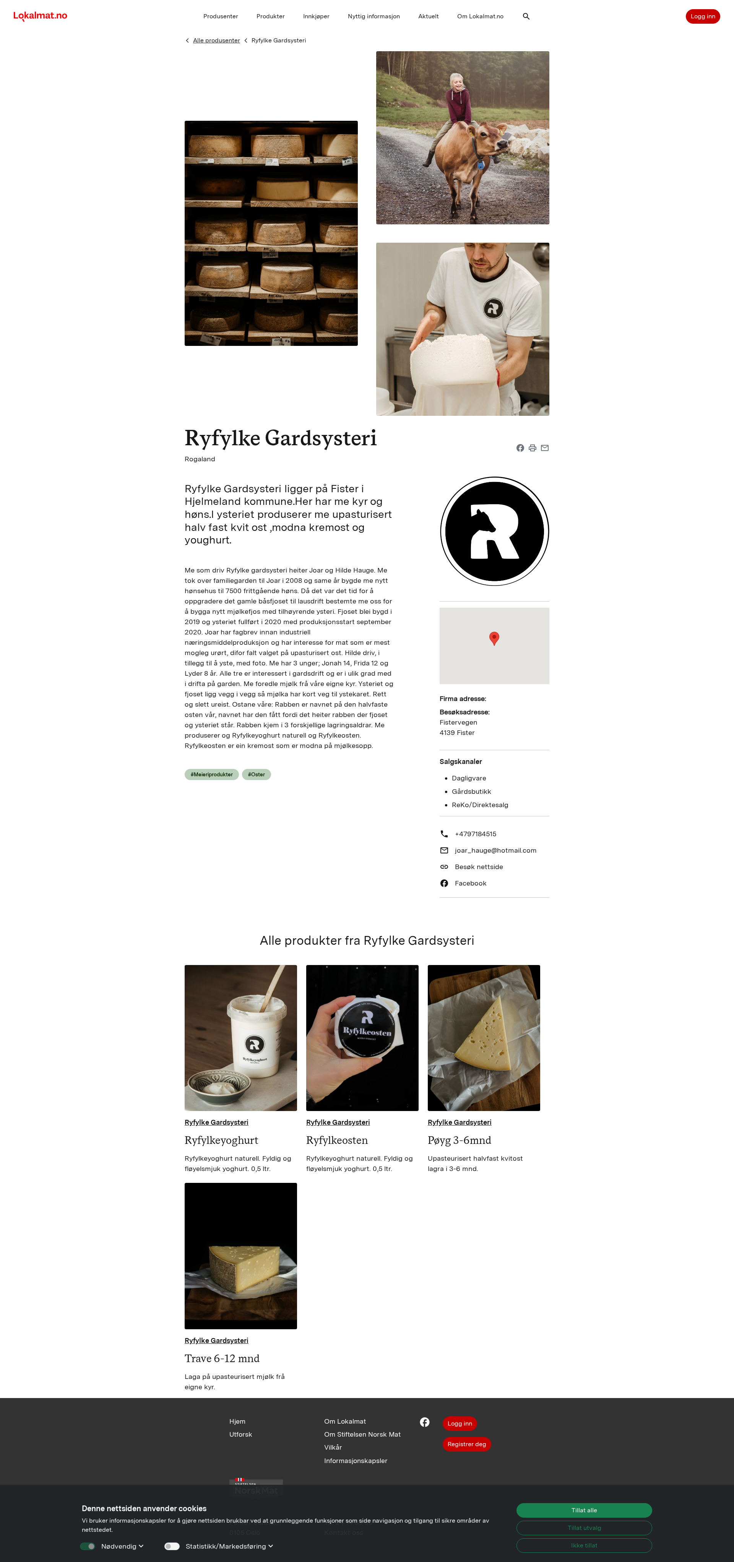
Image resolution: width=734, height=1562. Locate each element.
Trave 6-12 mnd (222, 1358)
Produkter (271, 16)
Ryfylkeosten (337, 1140)
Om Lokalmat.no (480, 16)
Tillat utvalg (584, 1527)
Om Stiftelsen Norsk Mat (362, 1434)
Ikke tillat (584, 1545)
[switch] (172, 1546)
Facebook (471, 883)
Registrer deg (467, 1444)
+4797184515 (475, 834)
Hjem (237, 1421)
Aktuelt (428, 16)
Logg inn (703, 16)
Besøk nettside (479, 867)
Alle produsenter (216, 40)
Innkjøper (316, 16)
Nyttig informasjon (374, 16)
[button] (526, 18)
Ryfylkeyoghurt (221, 1140)
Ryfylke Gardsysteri (279, 40)
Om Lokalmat (345, 1421)
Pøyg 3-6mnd (460, 1140)
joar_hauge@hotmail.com (496, 850)
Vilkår (333, 1447)
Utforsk (240, 1434)
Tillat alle (584, 1510)
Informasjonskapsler (356, 1461)
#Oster (256, 774)
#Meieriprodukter (212, 774)
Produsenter (220, 16)
